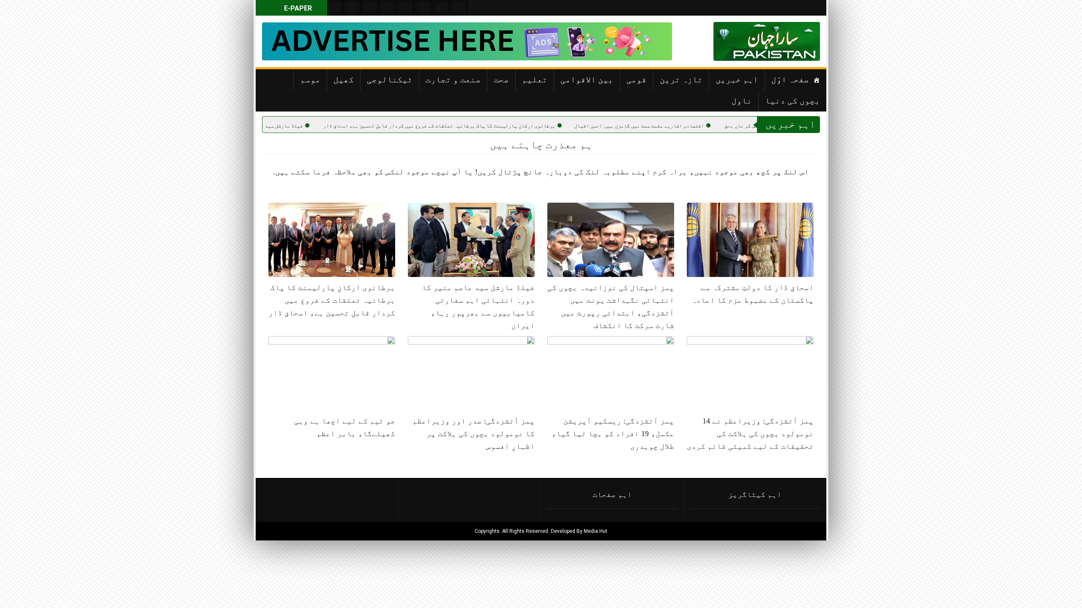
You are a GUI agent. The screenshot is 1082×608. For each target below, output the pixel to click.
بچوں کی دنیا (792, 100)
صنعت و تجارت (453, 79)
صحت (501, 79)
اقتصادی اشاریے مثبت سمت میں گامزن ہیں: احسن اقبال (682, 126)
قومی (636, 79)
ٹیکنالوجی (390, 79)
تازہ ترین (681, 79)
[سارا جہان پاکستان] (794, 41)
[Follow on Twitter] (371, 8)
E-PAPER (297, 8)
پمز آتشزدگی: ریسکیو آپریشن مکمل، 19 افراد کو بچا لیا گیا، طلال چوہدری (613, 434)
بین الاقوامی (586, 79)
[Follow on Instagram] (459, 8)
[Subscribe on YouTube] (388, 8)
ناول (742, 100)
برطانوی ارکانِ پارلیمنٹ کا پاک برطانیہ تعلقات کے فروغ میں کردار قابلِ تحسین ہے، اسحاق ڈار (482, 126)
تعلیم (534, 79)
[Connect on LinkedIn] (424, 8)
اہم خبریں (737, 79)
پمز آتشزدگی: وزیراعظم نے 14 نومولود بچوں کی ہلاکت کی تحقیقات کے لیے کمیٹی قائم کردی (750, 434)
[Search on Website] (335, 8)
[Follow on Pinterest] (406, 8)
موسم (310, 79)
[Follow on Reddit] (442, 8)
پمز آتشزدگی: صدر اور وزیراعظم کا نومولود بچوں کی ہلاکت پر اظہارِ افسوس (474, 434)
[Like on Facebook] (353, 8)
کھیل (343, 79)
